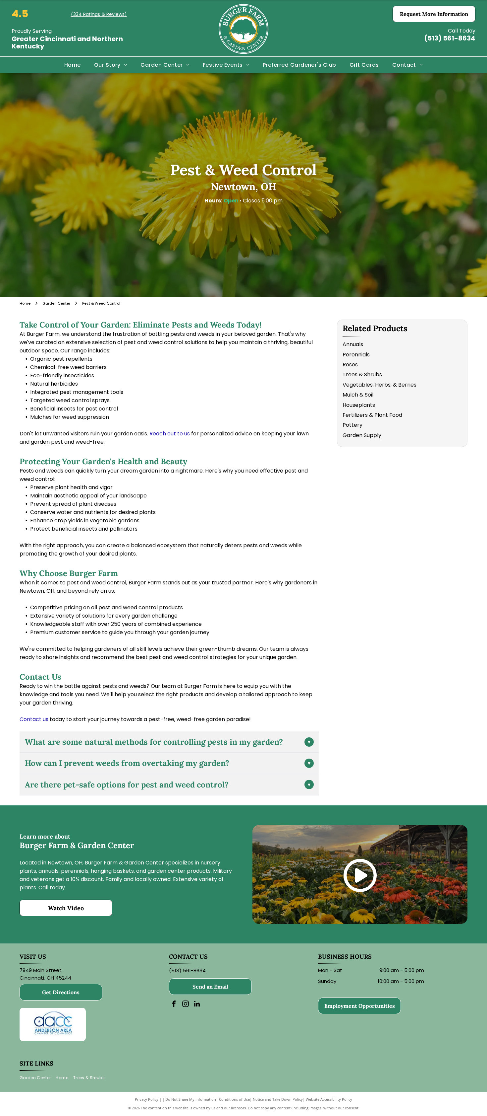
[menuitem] (72, 64)
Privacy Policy (146, 1099)
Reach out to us (169, 433)
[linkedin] (197, 1004)
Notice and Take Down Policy (278, 1099)
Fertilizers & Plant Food (372, 415)
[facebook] (174, 1004)
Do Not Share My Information (190, 1099)
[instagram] (185, 1004)
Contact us (34, 719)
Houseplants (359, 405)
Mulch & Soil (358, 395)
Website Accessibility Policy (329, 1099)
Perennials (356, 354)
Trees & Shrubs (362, 374)
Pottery (352, 425)
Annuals (353, 344)
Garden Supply (362, 435)
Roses (350, 364)
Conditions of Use (234, 1099)
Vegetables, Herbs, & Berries (379, 385)
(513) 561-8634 (449, 38)
